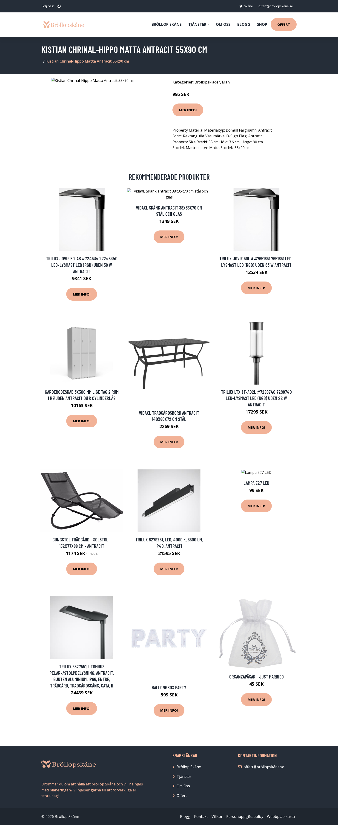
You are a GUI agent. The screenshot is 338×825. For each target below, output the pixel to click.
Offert (283, 24)
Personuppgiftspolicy (244, 816)
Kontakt (201, 816)
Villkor (217, 816)
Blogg (243, 24)
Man (226, 82)
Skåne (248, 6)
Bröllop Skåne (166, 24)
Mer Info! (188, 110)
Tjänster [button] (197, 24)
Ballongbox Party (169, 687)
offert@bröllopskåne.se (275, 6)
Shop (262, 24)
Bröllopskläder (207, 82)
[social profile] (59, 6)
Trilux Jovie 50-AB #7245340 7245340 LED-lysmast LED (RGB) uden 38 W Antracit (81, 265)
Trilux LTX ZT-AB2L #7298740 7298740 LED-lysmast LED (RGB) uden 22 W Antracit (256, 398)
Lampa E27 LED (256, 483)
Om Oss (183, 785)
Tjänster (184, 776)
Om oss (223, 24)
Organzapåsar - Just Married (256, 676)
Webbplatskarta (281, 816)
